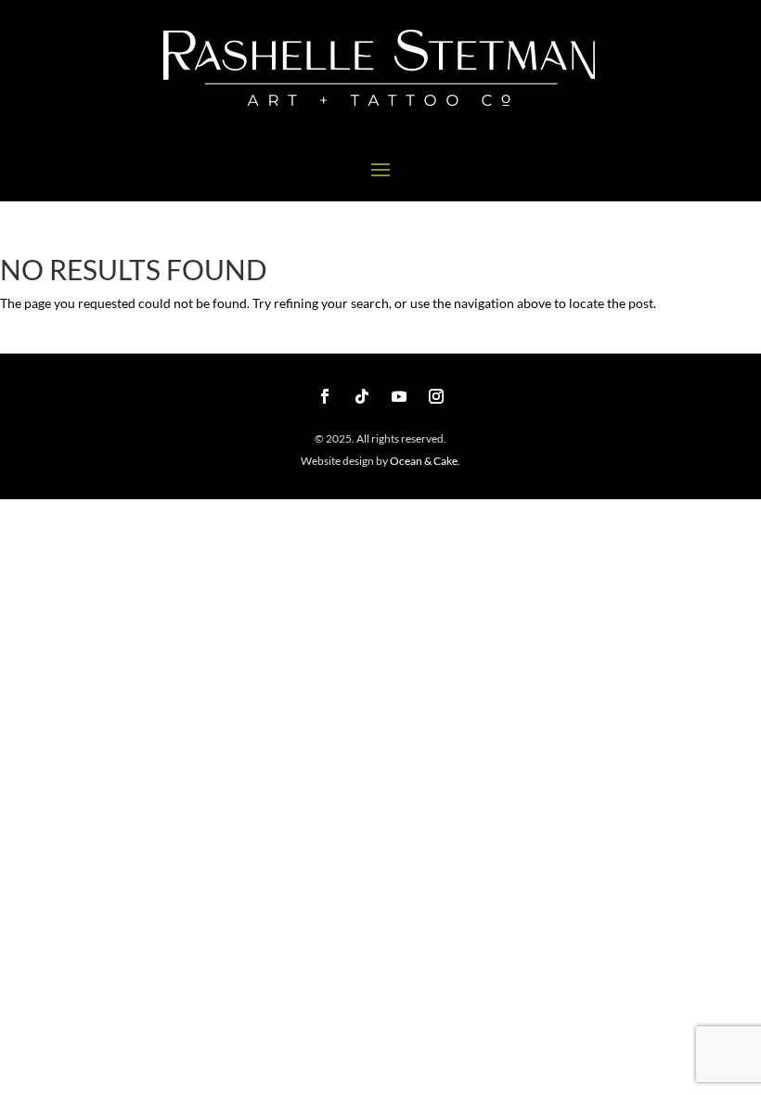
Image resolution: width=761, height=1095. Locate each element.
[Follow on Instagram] (436, 396)
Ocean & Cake (423, 461)
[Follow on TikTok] (362, 396)
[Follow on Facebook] (325, 396)
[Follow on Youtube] (399, 396)
